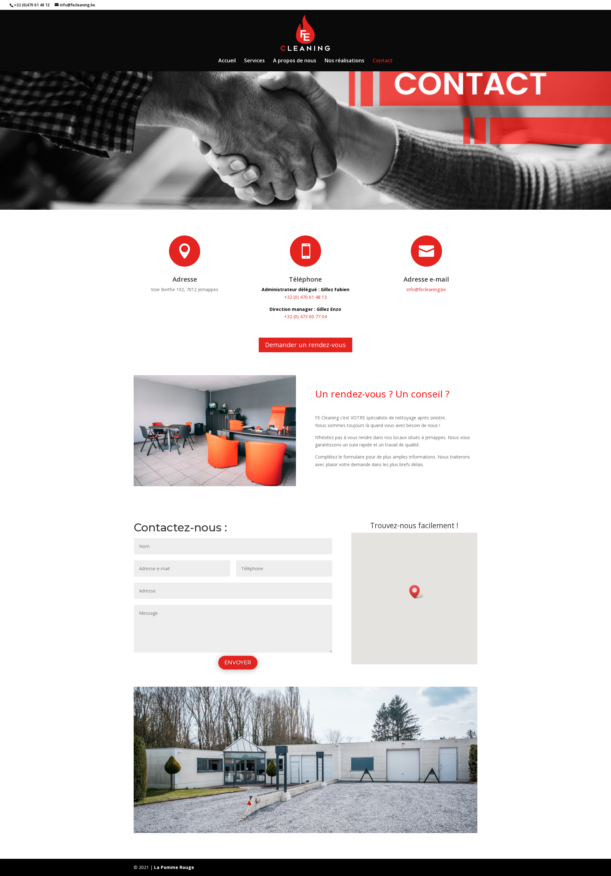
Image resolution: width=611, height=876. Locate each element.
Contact (383, 61)
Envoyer (237, 662)
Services (254, 61)
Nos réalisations (344, 61)
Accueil (227, 61)
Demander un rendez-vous (305, 344)
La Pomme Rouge (174, 867)
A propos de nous (294, 61)
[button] (416, 592)
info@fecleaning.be (426, 289)
